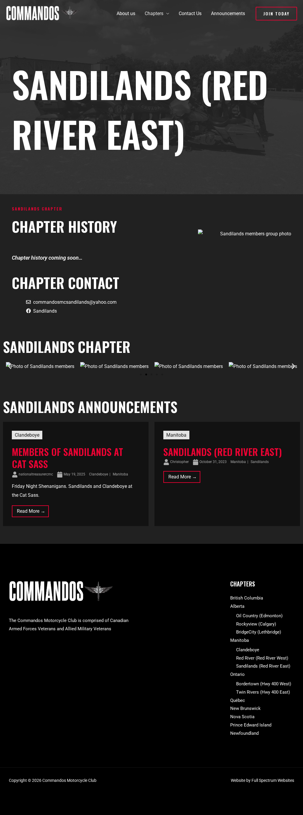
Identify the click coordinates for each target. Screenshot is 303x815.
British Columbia (246, 598)
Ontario (237, 674)
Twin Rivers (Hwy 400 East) (263, 692)
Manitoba (120, 474)
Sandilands (45, 311)
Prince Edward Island (250, 725)
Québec (237, 700)
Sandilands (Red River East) (222, 452)
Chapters (154, 13)
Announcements (228, 13)
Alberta (237, 606)
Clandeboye (27, 435)
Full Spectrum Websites (273, 780)
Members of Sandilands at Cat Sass (67, 458)
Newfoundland (244, 733)
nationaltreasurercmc (36, 474)
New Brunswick (245, 708)
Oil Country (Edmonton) (259, 615)
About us (126, 13)
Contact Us (190, 13)
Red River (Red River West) (262, 658)
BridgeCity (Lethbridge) (258, 632)
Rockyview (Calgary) (256, 624)
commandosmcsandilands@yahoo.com (75, 302)
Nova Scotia (242, 716)
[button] (276, 13)
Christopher (179, 462)
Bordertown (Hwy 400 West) (263, 684)
